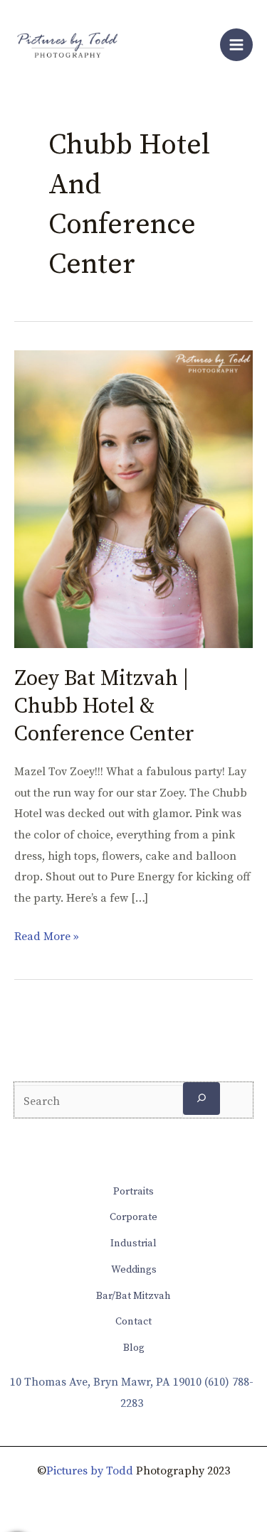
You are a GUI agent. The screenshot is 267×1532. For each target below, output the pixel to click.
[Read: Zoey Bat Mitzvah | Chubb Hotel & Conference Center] (133, 498)
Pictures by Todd (89, 1471)
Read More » (46, 935)
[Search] (201, 1098)
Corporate (133, 1217)
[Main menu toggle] (236, 44)
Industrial (133, 1243)
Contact (133, 1321)
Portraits (133, 1191)
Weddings (134, 1269)
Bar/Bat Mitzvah (133, 1296)
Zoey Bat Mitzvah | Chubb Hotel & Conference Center (104, 706)
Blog (134, 1348)
